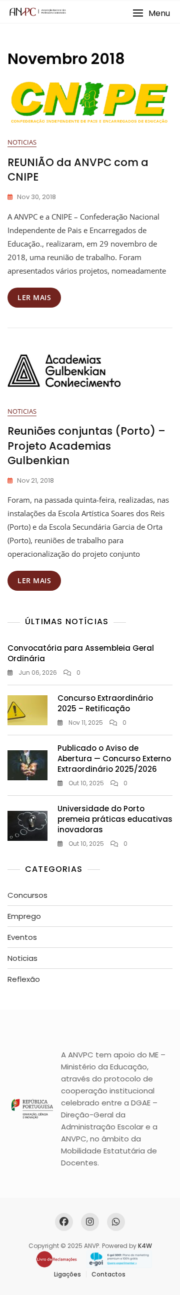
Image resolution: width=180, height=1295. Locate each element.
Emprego (24, 916)
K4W (145, 1245)
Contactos (109, 1274)
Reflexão (24, 979)
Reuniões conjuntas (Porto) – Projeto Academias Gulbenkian (87, 446)
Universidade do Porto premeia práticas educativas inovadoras (115, 819)
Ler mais (34, 297)
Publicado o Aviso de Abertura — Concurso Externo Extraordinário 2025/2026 (114, 758)
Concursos (28, 895)
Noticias (22, 142)
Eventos (22, 937)
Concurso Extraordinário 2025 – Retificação (105, 703)
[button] (151, 13)
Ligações (67, 1274)
